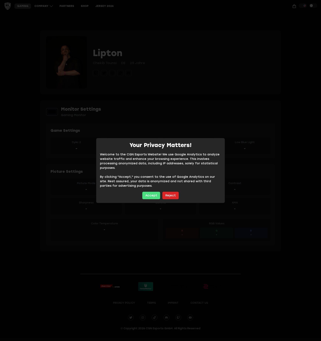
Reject (170, 195)
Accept (151, 195)
